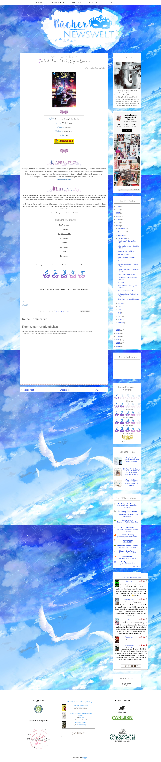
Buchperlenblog (127, 562)
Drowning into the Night (126, 251)
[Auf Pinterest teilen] (89, 311)
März (120, 319)
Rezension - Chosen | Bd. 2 (127, 553)
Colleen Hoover (130, 621)
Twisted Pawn (129, 645)
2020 (118, 226)
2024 (118, 213)
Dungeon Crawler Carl (80, 705)
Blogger (84, 758)
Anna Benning (130, 601)
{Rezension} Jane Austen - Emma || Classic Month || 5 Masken (131, 482)
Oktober (121, 235)
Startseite (64, 390)
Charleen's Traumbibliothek (127, 545)
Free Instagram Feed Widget (130, 190)
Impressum (76, 2)
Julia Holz (81, 717)
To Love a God (129, 599)
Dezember (122, 228)
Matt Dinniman (81, 707)
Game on (129, 581)
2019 (118, 330)
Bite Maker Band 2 (124, 254)
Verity (129, 619)
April (120, 316)
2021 (118, 223)
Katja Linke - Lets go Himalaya (128, 299)
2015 (118, 343)
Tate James (130, 639)
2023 (118, 216)
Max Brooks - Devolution (126, 274)
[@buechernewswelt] (119, 118)
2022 (118, 219)
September (122, 238)
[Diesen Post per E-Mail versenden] (81, 311)
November (122, 232)
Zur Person (39, 2)
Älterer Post (101, 390)
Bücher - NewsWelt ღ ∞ (127, 551)
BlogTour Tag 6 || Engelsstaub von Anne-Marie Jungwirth (132, 459)
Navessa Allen (130, 583)
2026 (118, 206)
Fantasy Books (127, 540)
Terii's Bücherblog (127, 535)
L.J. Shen (130, 647)
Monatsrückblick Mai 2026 (127, 547)
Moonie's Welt (127, 556)
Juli (119, 306)
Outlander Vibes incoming (127, 558)
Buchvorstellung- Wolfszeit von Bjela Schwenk (128, 295)
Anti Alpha (121, 282)
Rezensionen (58, 2)
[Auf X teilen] (85, 311)
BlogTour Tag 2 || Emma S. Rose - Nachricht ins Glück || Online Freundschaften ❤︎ (131, 471)
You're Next (129, 637)
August (120, 303)
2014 (118, 346)
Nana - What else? (127, 527)
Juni (119, 310)
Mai (119, 313)
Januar (120, 326)
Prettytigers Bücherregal (127, 504)
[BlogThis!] (83, 311)
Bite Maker (121, 261)
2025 (118, 210)
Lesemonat (110, 2)
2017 (118, 336)
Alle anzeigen (136, 566)
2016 (118, 340)
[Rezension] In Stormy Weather (127, 536)
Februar (121, 323)
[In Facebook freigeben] (87, 311)
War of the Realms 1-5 (125, 291)
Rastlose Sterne (80, 722)
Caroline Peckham (81, 724)
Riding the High (127, 542)
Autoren (93, 2)
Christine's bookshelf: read (131, 577)
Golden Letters (127, 520)
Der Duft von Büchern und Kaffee (127, 512)
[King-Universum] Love (127, 564)
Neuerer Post (27, 390)
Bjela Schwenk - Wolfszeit (126, 258)
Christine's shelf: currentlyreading (79, 701)
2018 (118, 333)
